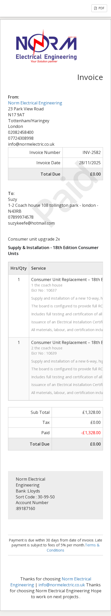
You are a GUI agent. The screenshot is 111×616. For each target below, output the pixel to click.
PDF (101, 8)
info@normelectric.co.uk (61, 585)
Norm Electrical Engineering (35, 103)
